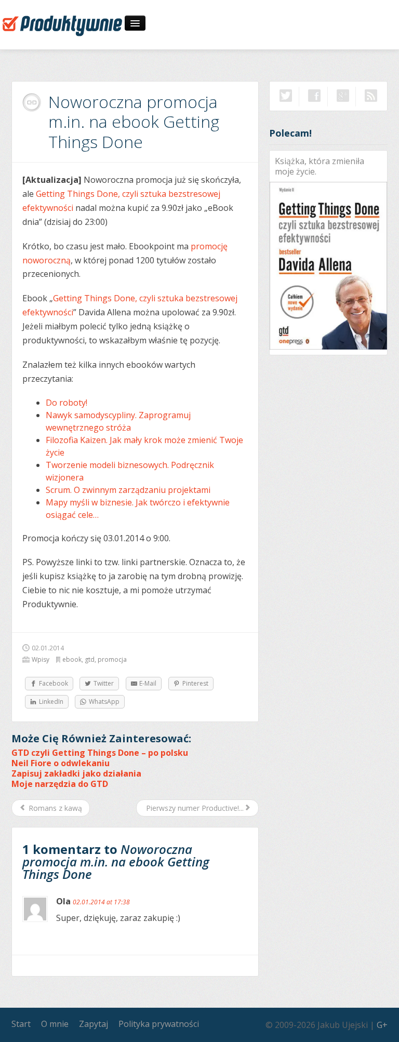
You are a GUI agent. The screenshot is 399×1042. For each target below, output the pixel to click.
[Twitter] (286, 95)
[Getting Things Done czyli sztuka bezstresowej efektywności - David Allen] (328, 265)
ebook (72, 659)
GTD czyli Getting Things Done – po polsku (99, 752)
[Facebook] (314, 95)
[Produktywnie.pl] (62, 25)
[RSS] (371, 95)
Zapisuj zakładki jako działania (76, 773)
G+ (382, 1025)
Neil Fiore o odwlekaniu (60, 763)
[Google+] (343, 95)
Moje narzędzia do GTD (59, 784)
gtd (90, 659)
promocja (112, 659)
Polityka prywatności (158, 1024)
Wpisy (40, 659)
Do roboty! (66, 402)
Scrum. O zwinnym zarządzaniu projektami (128, 490)
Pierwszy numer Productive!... (194, 808)
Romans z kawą (54, 808)
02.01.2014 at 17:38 (101, 902)
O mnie (55, 1024)
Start (21, 1024)
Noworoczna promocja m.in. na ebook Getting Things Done (133, 121)
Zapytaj (93, 1024)
